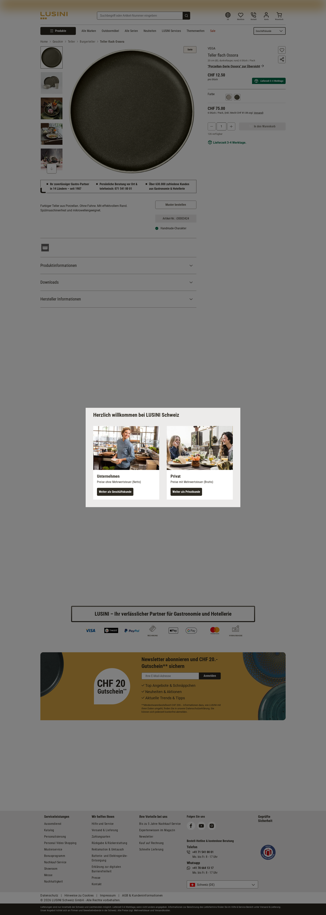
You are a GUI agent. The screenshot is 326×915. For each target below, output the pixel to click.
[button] (126, 463)
